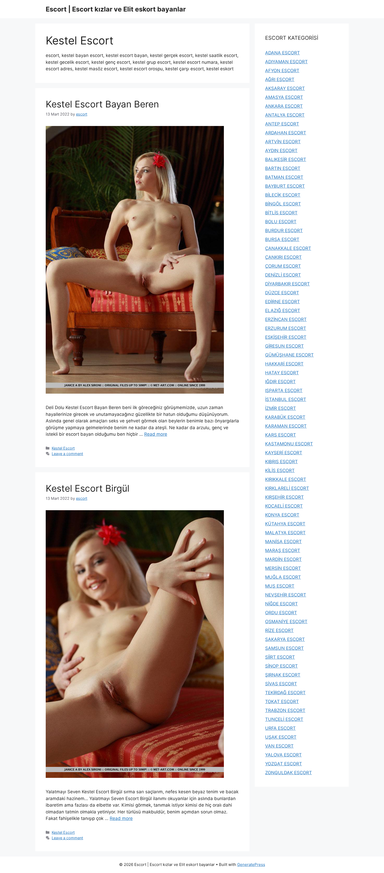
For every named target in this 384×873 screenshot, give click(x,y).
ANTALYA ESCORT (285, 115)
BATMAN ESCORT (284, 177)
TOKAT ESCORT (282, 701)
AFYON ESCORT (282, 70)
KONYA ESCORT (282, 515)
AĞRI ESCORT (279, 79)
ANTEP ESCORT (282, 124)
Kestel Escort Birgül (87, 488)
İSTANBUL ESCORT (285, 399)
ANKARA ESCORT (284, 106)
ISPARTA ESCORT (283, 390)
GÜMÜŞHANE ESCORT (289, 355)
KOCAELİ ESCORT (284, 506)
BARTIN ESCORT (282, 168)
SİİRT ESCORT (280, 657)
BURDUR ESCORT (284, 230)
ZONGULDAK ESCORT (288, 772)
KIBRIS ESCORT (281, 461)
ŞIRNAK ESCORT (282, 674)
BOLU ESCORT (280, 221)
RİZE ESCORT (279, 630)
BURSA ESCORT (282, 239)
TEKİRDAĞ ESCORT (285, 692)
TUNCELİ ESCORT (284, 719)
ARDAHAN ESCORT (285, 132)
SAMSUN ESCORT (284, 648)
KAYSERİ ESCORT (283, 452)
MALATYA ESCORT (285, 532)
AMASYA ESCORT (284, 97)
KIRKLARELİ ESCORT (287, 488)
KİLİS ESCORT (280, 470)
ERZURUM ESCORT (285, 328)
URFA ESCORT (280, 728)
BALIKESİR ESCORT (285, 159)
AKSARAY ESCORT (285, 88)
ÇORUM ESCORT (283, 266)
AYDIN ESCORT (281, 150)
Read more (155, 434)
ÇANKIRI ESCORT (283, 257)
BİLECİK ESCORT (282, 195)
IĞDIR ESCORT (280, 381)
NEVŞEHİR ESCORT (285, 595)
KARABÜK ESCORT (285, 417)
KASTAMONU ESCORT (289, 443)
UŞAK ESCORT (280, 737)
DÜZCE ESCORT (282, 292)
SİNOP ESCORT (281, 666)
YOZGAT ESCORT (283, 763)
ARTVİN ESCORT (283, 141)
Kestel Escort (63, 448)
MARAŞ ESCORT (282, 550)
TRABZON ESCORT (285, 710)
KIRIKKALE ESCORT (285, 479)
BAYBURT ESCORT (285, 186)
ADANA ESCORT (282, 52)
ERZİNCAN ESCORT (286, 319)
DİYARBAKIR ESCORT (287, 283)
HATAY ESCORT (282, 372)
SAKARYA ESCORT (285, 639)
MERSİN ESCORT (283, 568)
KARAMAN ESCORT (286, 426)
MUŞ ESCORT (279, 586)
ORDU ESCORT (281, 612)
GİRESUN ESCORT (284, 346)
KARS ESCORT (280, 435)
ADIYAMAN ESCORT (286, 61)
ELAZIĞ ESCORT (282, 310)
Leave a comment (67, 453)
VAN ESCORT (279, 746)
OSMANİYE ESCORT (286, 621)
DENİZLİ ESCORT (283, 275)
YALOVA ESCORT (283, 754)
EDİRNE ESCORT (282, 301)
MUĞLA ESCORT (283, 577)
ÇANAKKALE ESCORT (288, 248)
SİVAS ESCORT (281, 683)
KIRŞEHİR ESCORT (284, 497)
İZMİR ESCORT (280, 408)
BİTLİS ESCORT (281, 212)
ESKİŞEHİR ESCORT (285, 337)
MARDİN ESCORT (283, 559)
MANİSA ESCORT (283, 541)
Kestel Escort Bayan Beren (102, 104)
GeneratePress (251, 864)
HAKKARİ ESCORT (284, 363)
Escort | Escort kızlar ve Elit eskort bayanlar (116, 9)
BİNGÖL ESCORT (283, 203)
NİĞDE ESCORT (281, 603)
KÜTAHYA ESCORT (285, 523)
